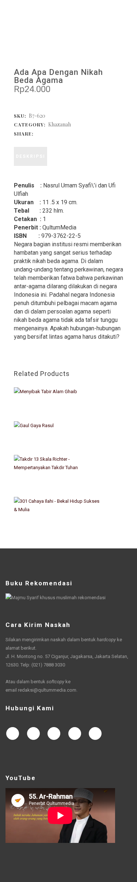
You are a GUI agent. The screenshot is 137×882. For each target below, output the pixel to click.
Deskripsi (30, 156)
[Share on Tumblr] (68, 133)
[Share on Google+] (53, 133)
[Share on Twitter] (46, 133)
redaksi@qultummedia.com (47, 690)
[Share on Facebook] (39, 133)
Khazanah (59, 124)
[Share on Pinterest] (75, 133)
